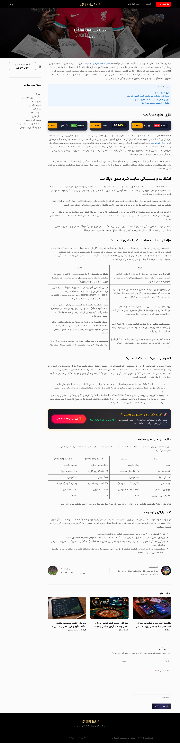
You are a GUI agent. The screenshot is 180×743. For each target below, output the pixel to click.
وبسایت (165, 697)
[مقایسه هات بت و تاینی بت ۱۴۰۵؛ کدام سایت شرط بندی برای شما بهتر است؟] (152, 608)
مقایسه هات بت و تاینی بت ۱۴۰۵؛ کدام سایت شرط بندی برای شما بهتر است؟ (153, 626)
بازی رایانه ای (35, 105)
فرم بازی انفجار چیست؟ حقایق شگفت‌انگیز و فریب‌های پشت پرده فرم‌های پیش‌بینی (69, 626)
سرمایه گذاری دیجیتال (30, 127)
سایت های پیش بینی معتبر (27, 123)
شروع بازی (162, 4)
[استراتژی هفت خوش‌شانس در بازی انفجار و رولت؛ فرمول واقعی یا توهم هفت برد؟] (109, 608)
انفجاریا (148, 4)
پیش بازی (36, 116)
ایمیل (124, 661)
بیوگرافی (37, 108)
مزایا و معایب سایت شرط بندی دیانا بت (151, 99)
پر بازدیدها (36, 112)
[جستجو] (12, 4)
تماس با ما (82, 738)
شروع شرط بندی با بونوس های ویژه (22, 66)
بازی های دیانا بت (161, 92)
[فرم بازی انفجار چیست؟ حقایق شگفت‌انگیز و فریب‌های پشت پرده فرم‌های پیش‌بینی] (67, 608)
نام (167, 661)
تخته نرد (156, 143)
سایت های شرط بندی (99, 63)
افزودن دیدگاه (162, 670)
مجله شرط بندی (134, 4)
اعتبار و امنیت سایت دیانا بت (155, 103)
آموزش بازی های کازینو (30, 97)
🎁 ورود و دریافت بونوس (69, 419)
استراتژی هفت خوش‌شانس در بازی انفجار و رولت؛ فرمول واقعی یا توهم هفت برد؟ (111, 626)
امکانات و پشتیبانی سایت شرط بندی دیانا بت (148, 96)
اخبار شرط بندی (34, 101)
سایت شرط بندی (33, 120)
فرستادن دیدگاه (161, 706)
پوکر (163, 143)
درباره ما (72, 738)
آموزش (38, 94)
